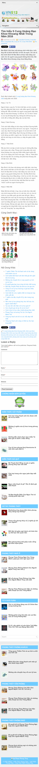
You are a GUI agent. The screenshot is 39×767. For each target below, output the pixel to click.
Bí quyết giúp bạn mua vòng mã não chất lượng (20, 284)
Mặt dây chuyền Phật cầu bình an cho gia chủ (19, 286)
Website (3, 382)
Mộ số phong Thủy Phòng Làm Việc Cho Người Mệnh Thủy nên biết (21, 579)
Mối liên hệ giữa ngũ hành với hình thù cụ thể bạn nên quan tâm (22, 532)
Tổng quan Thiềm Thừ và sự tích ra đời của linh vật (23, 651)
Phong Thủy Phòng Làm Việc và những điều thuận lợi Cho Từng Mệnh (23, 589)
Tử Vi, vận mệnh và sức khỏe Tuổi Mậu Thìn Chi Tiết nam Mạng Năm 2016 (22, 626)
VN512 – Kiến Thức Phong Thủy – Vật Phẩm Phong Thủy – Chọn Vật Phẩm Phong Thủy (21, 762)
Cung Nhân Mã (8, 41)
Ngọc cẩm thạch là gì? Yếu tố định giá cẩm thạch (22, 484)
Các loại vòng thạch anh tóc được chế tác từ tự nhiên (22, 416)
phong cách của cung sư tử (21, 337)
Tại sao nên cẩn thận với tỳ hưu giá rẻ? (17, 306)
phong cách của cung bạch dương (19, 335)
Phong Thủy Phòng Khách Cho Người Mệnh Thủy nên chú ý (22, 568)
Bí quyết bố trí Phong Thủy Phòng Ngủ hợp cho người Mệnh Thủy (22, 735)
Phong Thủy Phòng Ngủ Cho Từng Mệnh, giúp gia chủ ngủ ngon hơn (21, 558)
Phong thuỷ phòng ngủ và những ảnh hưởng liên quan (22, 746)
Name (3, 368)
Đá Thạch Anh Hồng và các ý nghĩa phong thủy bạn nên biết (21, 463)
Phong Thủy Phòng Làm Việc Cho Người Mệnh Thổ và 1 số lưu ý (20, 688)
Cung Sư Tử (17, 41)
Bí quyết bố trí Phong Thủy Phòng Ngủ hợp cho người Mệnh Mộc (22, 725)
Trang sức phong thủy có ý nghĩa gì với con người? (23, 521)
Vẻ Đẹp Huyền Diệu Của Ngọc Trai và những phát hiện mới (22, 495)
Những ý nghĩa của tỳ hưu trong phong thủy (23, 427)
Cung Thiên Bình (27, 41)
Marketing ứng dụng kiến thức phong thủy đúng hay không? (22, 510)
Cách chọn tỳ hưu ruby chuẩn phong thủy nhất (20, 310)
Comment (4, 349)
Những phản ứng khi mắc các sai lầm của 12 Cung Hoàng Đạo (22, 615)
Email (3, 375)
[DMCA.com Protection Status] (19, 407)
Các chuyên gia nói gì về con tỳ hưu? (17, 308)
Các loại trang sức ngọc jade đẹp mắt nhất (22, 474)
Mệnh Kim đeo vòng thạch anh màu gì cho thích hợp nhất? (22, 662)
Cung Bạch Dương (23, 39)
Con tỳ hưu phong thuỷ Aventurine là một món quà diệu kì (22, 448)
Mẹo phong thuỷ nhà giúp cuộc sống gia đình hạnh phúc (22, 542)
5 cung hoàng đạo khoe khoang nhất (14, 331)
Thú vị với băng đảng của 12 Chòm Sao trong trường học (23, 605)
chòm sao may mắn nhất (16, 333)
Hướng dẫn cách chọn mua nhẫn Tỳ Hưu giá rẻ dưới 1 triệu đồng (21, 437)
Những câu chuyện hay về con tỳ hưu (22, 672)
